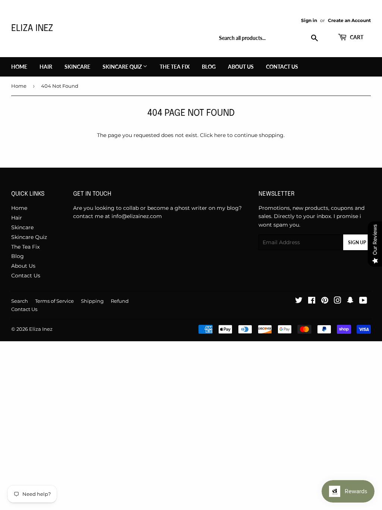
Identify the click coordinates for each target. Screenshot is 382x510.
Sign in (309, 20)
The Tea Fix (175, 66)
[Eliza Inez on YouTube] (363, 301)
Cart (356, 37)
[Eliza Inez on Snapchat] (350, 301)
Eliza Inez (32, 28)
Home (19, 66)
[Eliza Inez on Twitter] (299, 301)
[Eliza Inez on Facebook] (312, 301)
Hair (46, 66)
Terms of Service (54, 301)
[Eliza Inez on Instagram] (337, 301)
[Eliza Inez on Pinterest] (325, 301)
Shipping (92, 301)
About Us (241, 66)
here (220, 135)
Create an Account (349, 20)
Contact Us (282, 66)
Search (19, 301)
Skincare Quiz (123, 66)
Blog (209, 66)
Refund (120, 301)
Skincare (77, 66)
